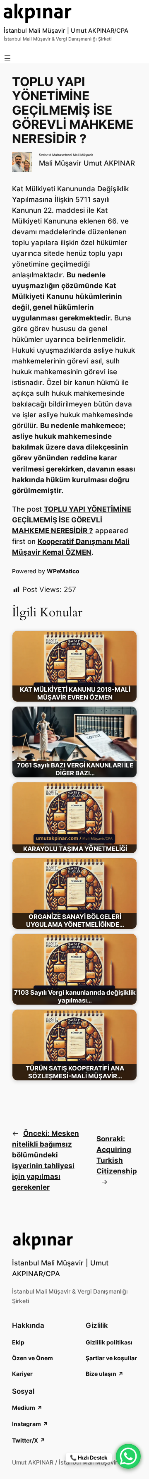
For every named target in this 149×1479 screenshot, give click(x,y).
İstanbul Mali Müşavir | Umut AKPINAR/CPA (66, 30)
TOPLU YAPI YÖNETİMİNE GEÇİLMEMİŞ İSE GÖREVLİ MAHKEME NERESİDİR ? (71, 520)
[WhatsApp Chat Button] (128, 1456)
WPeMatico (63, 571)
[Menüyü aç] (7, 58)
